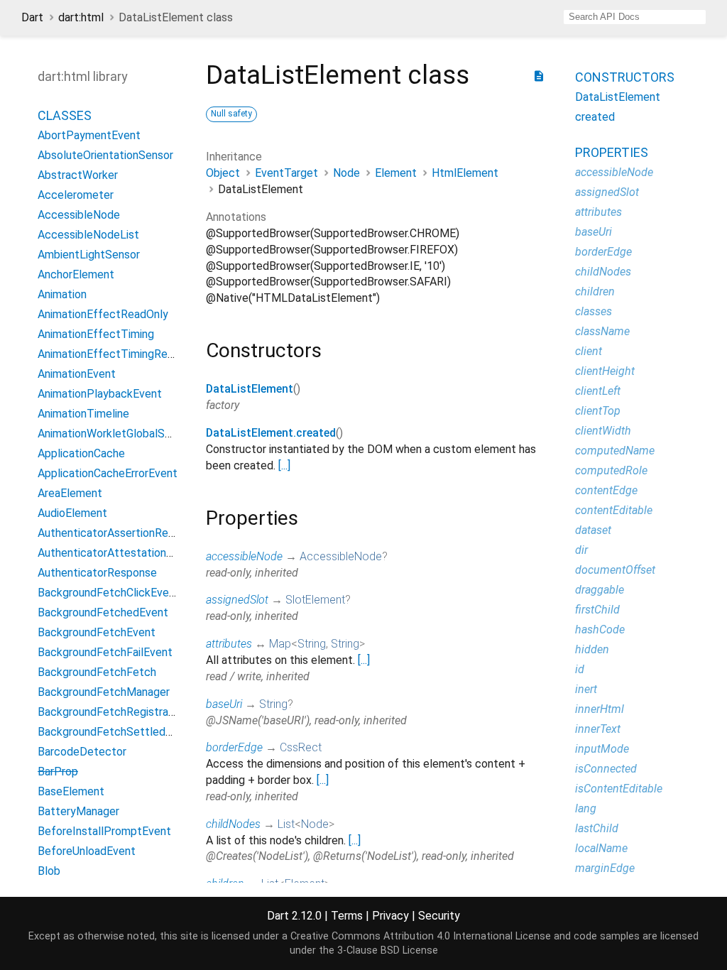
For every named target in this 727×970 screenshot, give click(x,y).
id (579, 669)
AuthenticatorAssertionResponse (121, 533)
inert (586, 689)
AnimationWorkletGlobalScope (114, 433)
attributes (229, 643)
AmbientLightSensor (89, 254)
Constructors (624, 77)
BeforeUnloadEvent (87, 851)
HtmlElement (465, 173)
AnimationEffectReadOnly (103, 314)
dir (581, 550)
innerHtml (599, 709)
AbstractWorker (78, 175)
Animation (62, 294)
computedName (615, 450)
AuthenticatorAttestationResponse (127, 553)
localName (601, 848)
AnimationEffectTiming (96, 334)
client (588, 351)
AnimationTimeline (83, 413)
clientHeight (605, 371)
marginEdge (605, 868)
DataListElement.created (271, 433)
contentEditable (613, 510)
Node (346, 173)
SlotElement (315, 599)
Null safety (231, 114)
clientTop (598, 411)
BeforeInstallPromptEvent (104, 831)
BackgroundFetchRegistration (112, 712)
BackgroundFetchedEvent (103, 612)
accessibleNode (244, 556)
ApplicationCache (81, 453)
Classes (65, 115)
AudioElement (72, 513)
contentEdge (606, 490)
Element (396, 173)
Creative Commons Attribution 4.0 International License (420, 936)
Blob (49, 871)
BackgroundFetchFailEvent (105, 652)
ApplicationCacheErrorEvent (107, 473)
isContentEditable (618, 788)
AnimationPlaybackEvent (100, 393)
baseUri (224, 704)
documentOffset (615, 570)
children (595, 291)
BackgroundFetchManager (104, 692)
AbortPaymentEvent (89, 135)
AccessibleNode (79, 215)
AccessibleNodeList (88, 234)
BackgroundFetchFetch (97, 672)
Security (439, 915)
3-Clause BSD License (387, 950)
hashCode (600, 629)
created (595, 117)
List (286, 824)
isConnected (606, 768)
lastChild (596, 828)
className (602, 331)
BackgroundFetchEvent (96, 632)
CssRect (301, 747)
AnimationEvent (77, 374)
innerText (598, 729)
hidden (592, 649)
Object (223, 173)
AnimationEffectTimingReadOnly (120, 354)
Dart (32, 17)
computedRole (611, 470)
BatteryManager (78, 811)
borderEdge (234, 747)
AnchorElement (76, 274)
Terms (347, 915)
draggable (599, 589)
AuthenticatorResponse (97, 572)
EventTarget (286, 173)
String (311, 643)
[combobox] (635, 17)
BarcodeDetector (82, 751)
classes (593, 311)
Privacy (390, 915)
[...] (284, 465)
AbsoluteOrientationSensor (105, 155)
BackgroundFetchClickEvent (109, 592)
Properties (611, 152)
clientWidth (603, 430)
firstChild (597, 609)
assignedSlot (237, 599)
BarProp (58, 771)
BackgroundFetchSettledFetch (116, 732)
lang (585, 808)
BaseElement (71, 791)
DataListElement (249, 389)
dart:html (81, 17)
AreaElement (70, 493)
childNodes (233, 824)
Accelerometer (76, 195)
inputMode (602, 749)
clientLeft (598, 391)
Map (280, 643)
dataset (593, 530)
